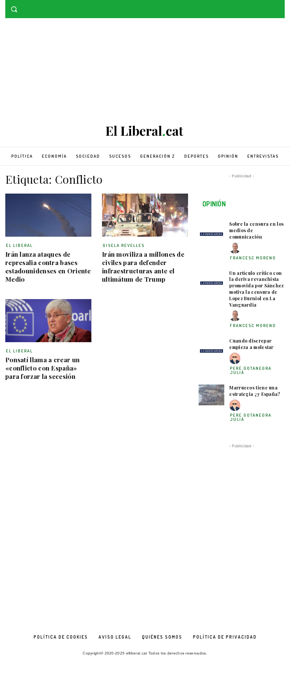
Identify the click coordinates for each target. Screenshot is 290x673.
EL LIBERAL (19, 245)
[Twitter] (280, 5)
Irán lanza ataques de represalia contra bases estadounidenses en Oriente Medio (48, 266)
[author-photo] (236, 248)
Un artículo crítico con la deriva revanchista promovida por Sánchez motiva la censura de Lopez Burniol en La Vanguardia (256, 289)
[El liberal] (145, 131)
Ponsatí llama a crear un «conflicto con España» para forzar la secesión (42, 367)
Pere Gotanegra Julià (250, 370)
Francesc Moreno (253, 258)
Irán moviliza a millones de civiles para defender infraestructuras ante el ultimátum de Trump (143, 266)
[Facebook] (269, 5)
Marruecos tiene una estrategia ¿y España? (254, 391)
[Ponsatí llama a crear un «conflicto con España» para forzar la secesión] (48, 320)
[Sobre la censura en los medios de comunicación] (211, 231)
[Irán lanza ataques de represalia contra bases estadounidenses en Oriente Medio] (48, 215)
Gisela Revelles (124, 245)
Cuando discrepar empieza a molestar (251, 344)
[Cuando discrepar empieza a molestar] (211, 348)
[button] (14, 9)
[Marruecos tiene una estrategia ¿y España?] (211, 395)
